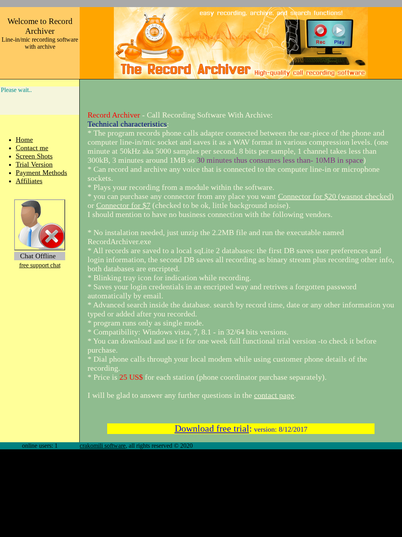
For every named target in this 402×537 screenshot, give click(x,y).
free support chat (39, 265)
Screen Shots (34, 156)
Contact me (32, 148)
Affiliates (29, 181)
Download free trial (212, 428)
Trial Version (34, 164)
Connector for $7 (123, 205)
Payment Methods (41, 173)
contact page (274, 395)
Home (24, 139)
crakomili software (103, 445)
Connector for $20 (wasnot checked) (336, 196)
